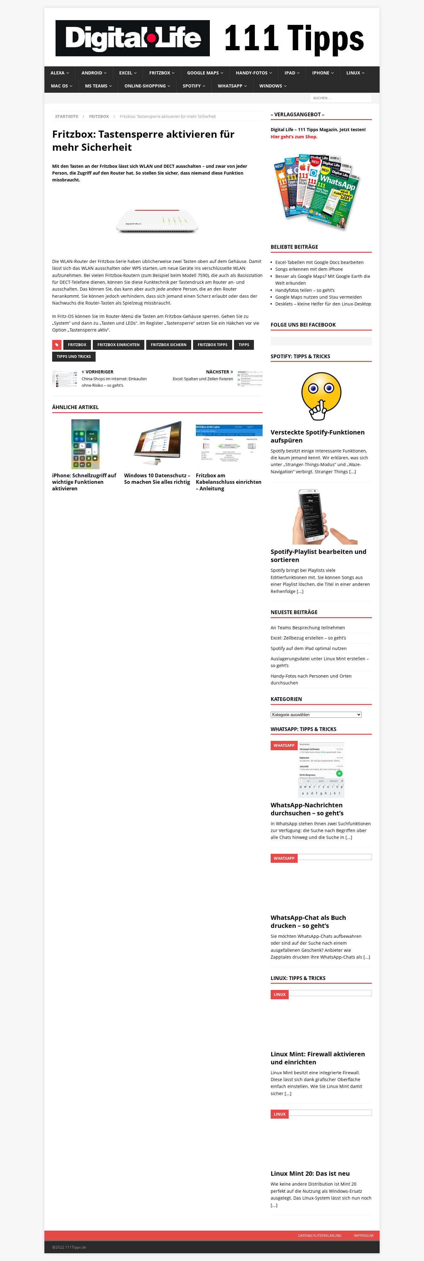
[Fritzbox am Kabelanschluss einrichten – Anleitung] (229, 444)
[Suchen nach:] (341, 97)
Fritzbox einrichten (118, 344)
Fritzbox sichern (169, 344)
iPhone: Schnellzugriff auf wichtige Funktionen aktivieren (84, 482)
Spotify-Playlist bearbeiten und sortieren (319, 555)
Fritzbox (159, 73)
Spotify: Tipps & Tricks (300, 356)
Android (92, 73)
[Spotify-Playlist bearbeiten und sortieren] (321, 516)
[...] (352, 472)
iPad (290, 73)
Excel (125, 73)
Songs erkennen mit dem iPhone (309, 269)
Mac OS (59, 86)
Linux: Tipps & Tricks (298, 978)
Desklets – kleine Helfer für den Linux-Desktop (323, 304)
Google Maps (203, 73)
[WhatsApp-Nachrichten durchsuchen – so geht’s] (321, 769)
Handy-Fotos (252, 73)
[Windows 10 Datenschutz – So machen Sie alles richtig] (157, 444)
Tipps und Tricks (74, 356)
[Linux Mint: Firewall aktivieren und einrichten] (321, 1018)
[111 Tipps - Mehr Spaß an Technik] (212, 62)
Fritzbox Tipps (213, 344)
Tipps (244, 344)
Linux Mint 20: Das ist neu (310, 1173)
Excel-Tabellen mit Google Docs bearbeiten (319, 262)
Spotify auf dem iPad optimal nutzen (309, 648)
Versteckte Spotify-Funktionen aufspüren (318, 436)
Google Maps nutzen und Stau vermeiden (318, 297)
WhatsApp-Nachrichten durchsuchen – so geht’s (307, 809)
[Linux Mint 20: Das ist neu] (321, 1138)
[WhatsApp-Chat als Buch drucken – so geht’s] (321, 882)
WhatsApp (230, 86)
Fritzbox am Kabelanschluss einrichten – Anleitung (229, 482)
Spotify (192, 86)
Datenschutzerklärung (319, 1235)
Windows (270, 86)
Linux (353, 73)
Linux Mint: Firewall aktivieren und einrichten (318, 1058)
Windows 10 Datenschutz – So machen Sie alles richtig (157, 478)
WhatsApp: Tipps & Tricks (303, 729)
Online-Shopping (145, 86)
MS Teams (96, 86)
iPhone (320, 73)
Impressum (363, 1235)
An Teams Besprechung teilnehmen (308, 627)
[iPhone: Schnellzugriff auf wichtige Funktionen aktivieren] (85, 444)
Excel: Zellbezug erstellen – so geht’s (308, 638)
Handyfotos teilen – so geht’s (305, 290)
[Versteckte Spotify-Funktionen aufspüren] (321, 396)
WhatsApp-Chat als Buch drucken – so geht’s (308, 921)
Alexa (58, 73)
